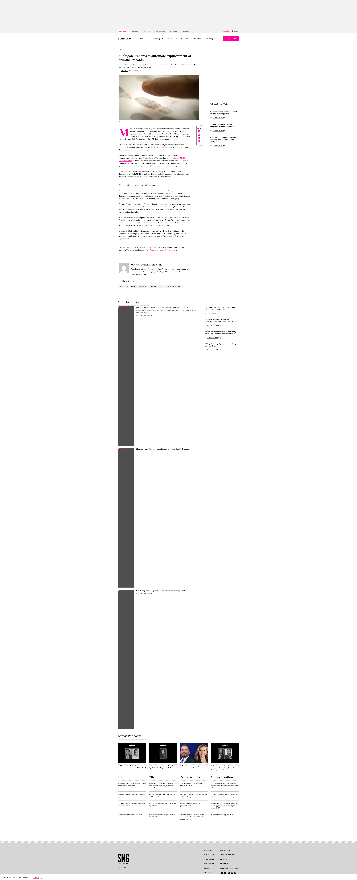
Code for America (138, 287)
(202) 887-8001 (225, 863)
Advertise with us (227, 855)
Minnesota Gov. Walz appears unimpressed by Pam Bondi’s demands (162, 449)
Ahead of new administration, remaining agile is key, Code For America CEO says (220, 332)
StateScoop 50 (210, 38)
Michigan (124, 287)
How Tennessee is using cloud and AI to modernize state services (193, 767)
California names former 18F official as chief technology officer (224, 112)
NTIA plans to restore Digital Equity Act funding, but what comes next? (162, 768)
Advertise (226, 31)
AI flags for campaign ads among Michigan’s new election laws (222, 345)
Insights (197, 38)
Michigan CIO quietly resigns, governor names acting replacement (220, 308)
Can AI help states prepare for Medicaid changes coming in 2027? (161, 591)
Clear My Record (156, 287)
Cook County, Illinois (168, 250)
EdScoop (186, 31)
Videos (188, 38)
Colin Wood (142, 452)
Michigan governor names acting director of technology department (162, 307)
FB (221, 872)
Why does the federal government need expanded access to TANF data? (132, 767)
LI (227, 872)
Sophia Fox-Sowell (219, 117)
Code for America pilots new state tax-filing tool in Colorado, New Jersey (223, 139)
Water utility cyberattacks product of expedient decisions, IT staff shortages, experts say (225, 768)
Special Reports (157, 38)
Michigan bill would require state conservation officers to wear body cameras (221, 320)
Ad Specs (223, 859)
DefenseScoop (160, 31)
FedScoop (147, 31)
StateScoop (124, 31)
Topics (142, 38)
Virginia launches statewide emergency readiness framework (222, 125)
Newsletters (225, 850)
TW (225, 872)
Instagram (232, 872)
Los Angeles (151, 250)
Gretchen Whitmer (174, 287)
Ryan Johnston (125, 70)
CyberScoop (175, 31)
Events (169, 38)
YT (235, 872)
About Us (122, 867)
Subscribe (232, 39)
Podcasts (179, 38)
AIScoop (135, 31)
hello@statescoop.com (229, 868)
